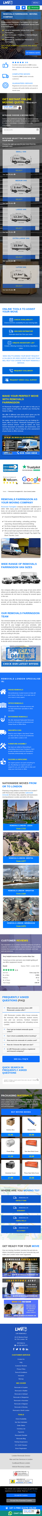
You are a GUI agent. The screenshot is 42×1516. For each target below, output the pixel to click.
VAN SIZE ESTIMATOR (21, 332)
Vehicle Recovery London (21, 1467)
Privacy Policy (32, 1491)
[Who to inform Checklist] (21, 1308)
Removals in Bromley (21, 1407)
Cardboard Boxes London (21, 1463)
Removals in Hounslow (21, 1400)
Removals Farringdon (8, 507)
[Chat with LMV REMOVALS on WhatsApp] (11, 1513)
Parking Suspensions (21, 1442)
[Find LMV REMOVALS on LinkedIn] (27, 1349)
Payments (21, 1432)
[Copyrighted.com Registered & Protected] (21, 1474)
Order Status (21, 1425)
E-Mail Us (22, 1343)
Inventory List (21, 1428)
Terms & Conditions (21, 1372)
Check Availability (21, 1419)
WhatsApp (35, 7)
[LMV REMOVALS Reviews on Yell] (10, 480)
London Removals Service (21, 1456)
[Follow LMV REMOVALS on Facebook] (13, 1349)
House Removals (15, 690)
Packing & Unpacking (17, 759)
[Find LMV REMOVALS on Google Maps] (20, 1349)
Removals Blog (21, 1438)
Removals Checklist (21, 1435)
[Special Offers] (21, 656)
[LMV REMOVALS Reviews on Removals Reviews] (10, 468)
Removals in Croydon (21, 1387)
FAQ (21, 1362)
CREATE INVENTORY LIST (21, 345)
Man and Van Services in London (21, 1459)
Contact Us (21, 1359)
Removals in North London (21, 1410)
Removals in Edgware (21, 1404)
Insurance (21, 1375)
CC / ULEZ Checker (21, 1445)
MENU (36, 3)
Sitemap (21, 1379)
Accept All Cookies (21, 1495)
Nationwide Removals (18, 717)
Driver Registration (21, 1448)
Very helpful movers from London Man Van (18, 956)
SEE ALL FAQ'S (21, 1059)
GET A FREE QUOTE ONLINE (22, 1508)
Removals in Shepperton (21, 1397)
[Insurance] (21, 1481)
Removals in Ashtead (21, 1394)
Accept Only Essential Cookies (21, 1500)
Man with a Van (14, 730)
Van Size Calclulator (21, 1422)
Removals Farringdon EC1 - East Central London (21, 491)
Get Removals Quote (33, 52)
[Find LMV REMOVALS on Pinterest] (23, 1349)
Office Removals (15, 703)
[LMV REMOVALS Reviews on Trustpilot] (31, 468)
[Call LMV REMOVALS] (23, 7)
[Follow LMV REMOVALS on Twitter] (17, 1349)
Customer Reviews (21, 1366)
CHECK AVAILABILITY (21, 321)
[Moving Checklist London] (21, 1267)
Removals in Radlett (21, 1390)
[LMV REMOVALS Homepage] (8, 2)
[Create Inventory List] (21, 1288)
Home (4, 491)
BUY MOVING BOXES (21, 1112)
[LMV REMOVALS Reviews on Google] (31, 480)
